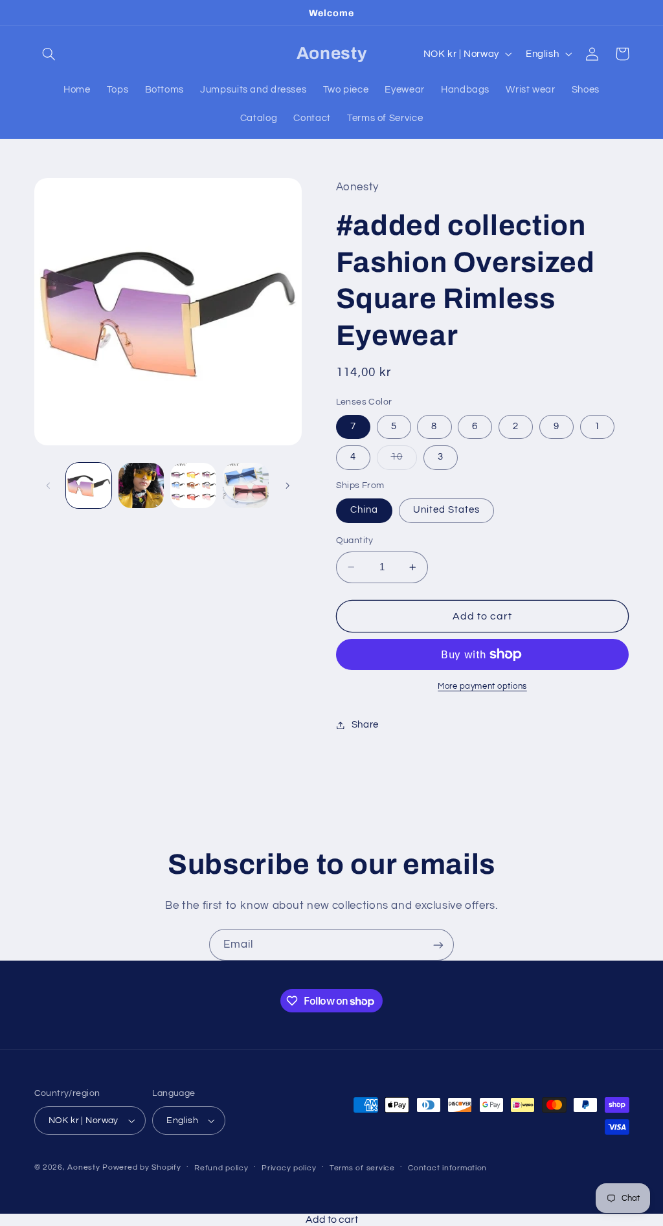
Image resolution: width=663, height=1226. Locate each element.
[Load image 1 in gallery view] (88, 485)
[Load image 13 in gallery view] (245, 485)
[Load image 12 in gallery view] (193, 485)
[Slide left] (48, 485)
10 (404, 460)
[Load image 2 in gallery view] (141, 485)
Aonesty (84, 1167)
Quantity (355, 540)
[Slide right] (287, 485)
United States (446, 510)
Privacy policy (289, 1168)
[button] (49, 54)
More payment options (482, 686)
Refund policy (221, 1168)
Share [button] (365, 725)
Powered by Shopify (141, 1167)
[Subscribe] (438, 945)
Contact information (447, 1168)
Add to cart (332, 1219)
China (364, 510)
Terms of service (362, 1168)
